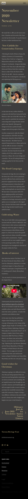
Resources (4, 470)
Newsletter (4, 26)
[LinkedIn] (7, 445)
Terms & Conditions (7, 481)
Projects (4, 467)
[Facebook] (5, 445)
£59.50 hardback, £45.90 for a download (13, 304)
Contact (4, 474)
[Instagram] (2, 445)
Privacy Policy (6, 485)
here (25, 358)
